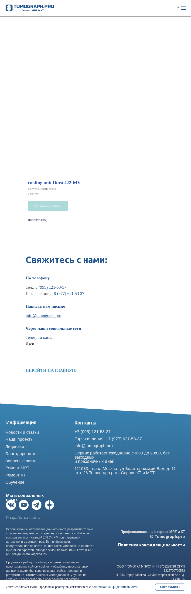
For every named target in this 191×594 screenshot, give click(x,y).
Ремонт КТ (15, 475)
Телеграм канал (39, 337)
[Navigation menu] (183, 8)
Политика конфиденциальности (151, 544)
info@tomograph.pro (43, 315)
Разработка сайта (23, 517)
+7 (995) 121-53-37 (93, 431)
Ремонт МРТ (17, 468)
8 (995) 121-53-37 (50, 287)
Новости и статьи (22, 432)
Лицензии (14, 446)
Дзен (30, 344)
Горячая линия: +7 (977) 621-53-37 (108, 439)
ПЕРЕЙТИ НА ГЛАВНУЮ (51, 370)
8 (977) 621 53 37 (69, 293)
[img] (11, 505)
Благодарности (20, 453)
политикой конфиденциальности (115, 587)
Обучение (14, 482)
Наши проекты (19, 439)
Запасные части (21, 461)
